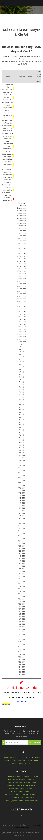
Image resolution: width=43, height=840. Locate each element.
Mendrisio (27, 763)
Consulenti (23, 779)
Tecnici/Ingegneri (11, 801)
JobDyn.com (7, 833)
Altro (36, 801)
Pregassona (27, 760)
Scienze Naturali (29, 797)
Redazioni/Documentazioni (15, 794)
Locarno (37, 757)
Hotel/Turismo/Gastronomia (21, 791)
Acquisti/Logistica (14, 776)
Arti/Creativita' (13, 779)
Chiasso (20, 763)
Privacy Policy (21, 825)
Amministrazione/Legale (30, 776)
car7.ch (37, 833)
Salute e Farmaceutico (15, 797)
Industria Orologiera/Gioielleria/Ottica (21, 785)
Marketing (29, 788)
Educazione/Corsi (12, 782)
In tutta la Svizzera (9, 757)
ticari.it (15, 833)
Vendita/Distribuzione (26, 801)
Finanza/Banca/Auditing (28, 782)
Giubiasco (29, 757)
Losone (6, 760)
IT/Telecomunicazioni (17, 788)
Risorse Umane (31, 794)
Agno (14, 763)
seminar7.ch (16, 835)
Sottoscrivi (34, 742)
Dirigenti (31, 779)
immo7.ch (29, 833)
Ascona (13, 760)
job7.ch (21, 833)
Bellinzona (20, 757)
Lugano (19, 760)
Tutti (4, 776)
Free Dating (27, 835)
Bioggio (35, 760)
